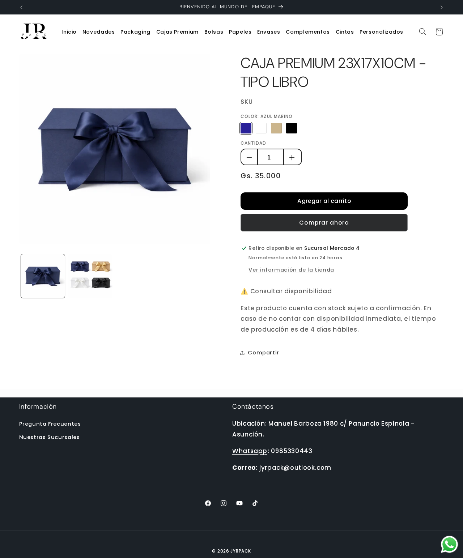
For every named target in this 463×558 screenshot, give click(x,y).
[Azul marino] (246, 128)
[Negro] (291, 128)
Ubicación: (249, 423)
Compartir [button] (263, 352)
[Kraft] (276, 128)
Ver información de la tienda (291, 269)
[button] (135, 32)
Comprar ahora (324, 222)
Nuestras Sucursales (49, 437)
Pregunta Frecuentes (50, 423)
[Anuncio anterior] (21, 7)
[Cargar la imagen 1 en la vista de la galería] (43, 276)
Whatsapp (249, 451)
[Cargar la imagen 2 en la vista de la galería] (90, 276)
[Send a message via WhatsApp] (449, 544)
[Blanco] (261, 128)
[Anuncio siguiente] (442, 7)
